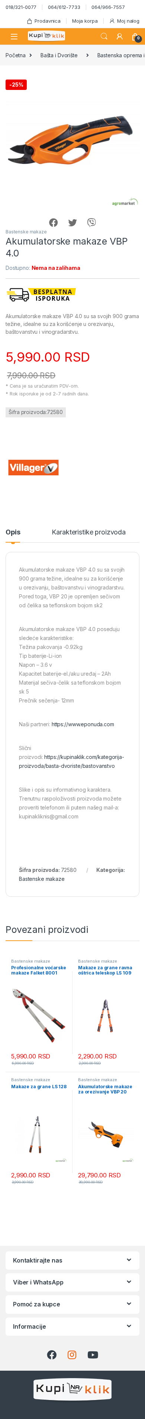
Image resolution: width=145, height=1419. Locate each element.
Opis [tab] (13, 532)
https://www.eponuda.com (83, 724)
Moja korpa (85, 21)
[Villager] (33, 467)
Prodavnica (48, 21)
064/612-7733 (64, 7)
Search (104, 36)
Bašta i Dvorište (59, 55)
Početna (16, 55)
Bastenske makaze (26, 232)
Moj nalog (128, 21)
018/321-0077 (21, 7)
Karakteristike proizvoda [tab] (89, 532)
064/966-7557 (108, 7)
